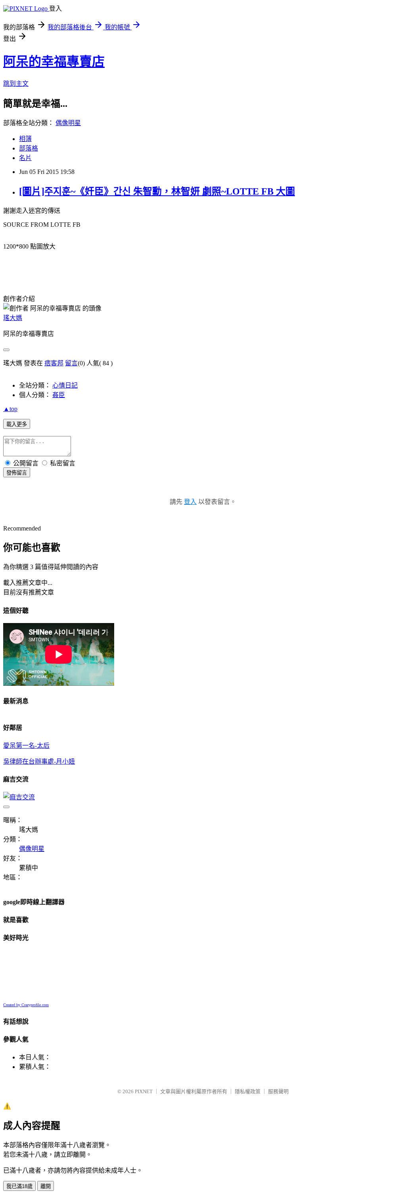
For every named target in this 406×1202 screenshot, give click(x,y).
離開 (45, 1186)
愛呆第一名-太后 (26, 745)
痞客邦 (53, 363)
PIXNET (144, 1091)
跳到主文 (16, 83)
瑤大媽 (12, 317)
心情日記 (65, 385)
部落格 (28, 148)
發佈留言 (16, 473)
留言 (71, 363)
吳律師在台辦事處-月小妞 (39, 761)
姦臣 (58, 395)
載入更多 (16, 424)
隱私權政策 (247, 1091)
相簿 (25, 138)
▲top (10, 408)
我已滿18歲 (19, 1186)
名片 (25, 157)
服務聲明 (278, 1091)
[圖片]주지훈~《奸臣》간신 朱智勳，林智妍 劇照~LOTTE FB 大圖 (157, 191)
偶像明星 (68, 123)
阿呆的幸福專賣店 (54, 61)
